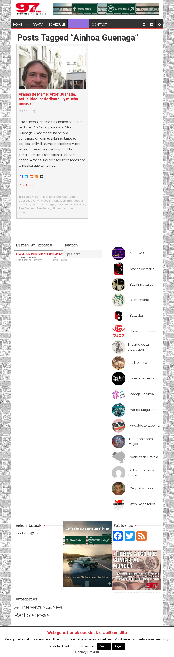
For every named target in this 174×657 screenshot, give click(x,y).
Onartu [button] (103, 646)
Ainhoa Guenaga (57, 196)
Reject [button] (119, 646)
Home (17, 25)
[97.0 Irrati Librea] (31, 9)
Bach (35, 204)
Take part (78, 25)
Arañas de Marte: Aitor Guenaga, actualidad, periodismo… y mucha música (48, 99)
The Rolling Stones (49, 208)
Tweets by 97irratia (28, 533)
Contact (99, 25)
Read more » (28, 185)
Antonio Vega (41, 200)
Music (47, 607)
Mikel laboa (64, 204)
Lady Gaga (47, 204)
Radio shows (30, 196)
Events (17, 607)
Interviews (32, 607)
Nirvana (79, 204)
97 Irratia (35, 25)
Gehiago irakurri (87, 652)
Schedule (57, 25)
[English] (159, 23)
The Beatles (26, 208)
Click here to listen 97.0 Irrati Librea (40, 254)
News (58, 607)
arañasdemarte (62, 200)
